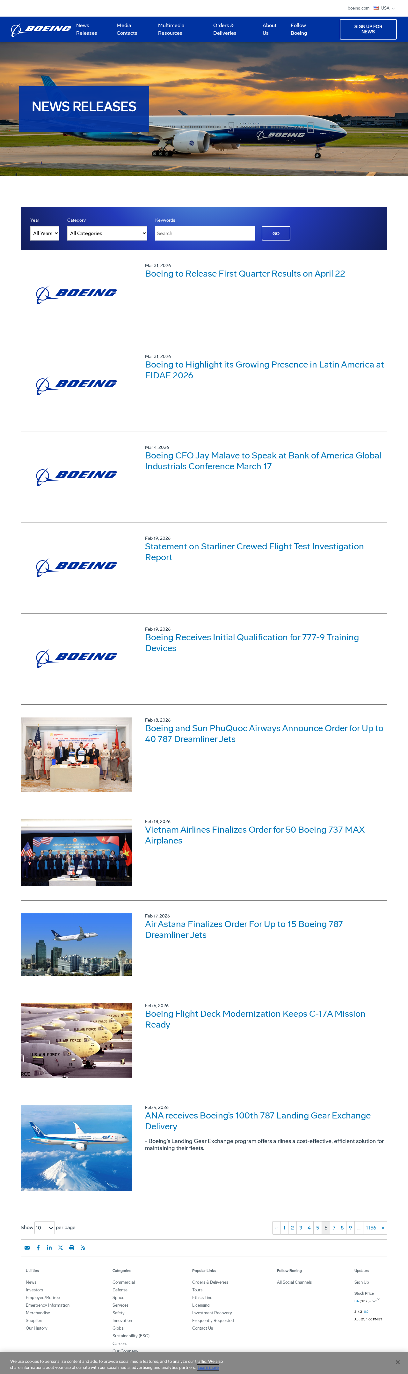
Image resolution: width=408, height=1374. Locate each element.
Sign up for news (368, 29)
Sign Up (361, 1282)
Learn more (208, 1367)
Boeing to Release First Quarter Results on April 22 (245, 273)
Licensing (201, 1305)
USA (385, 8)
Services (120, 1305)
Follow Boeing (299, 29)
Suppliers (34, 1320)
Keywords (165, 220)
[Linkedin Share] (49, 1247)
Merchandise (38, 1313)
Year (34, 220)
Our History (36, 1328)
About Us (267, 31)
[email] (27, 1247)
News (31, 1282)
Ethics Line (202, 1297)
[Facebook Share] (38, 1247)
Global (119, 1328)
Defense (120, 1290)
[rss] (83, 1247)
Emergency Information (47, 1305)
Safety (119, 1313)
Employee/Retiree (43, 1297)
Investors (34, 1290)
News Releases (86, 29)
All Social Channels (294, 1282)
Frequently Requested (213, 1320)
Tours (197, 1290)
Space (118, 1297)
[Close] (398, 1362)
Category (76, 220)
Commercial (124, 1282)
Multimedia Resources (168, 31)
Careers (120, 1343)
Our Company (125, 1351)
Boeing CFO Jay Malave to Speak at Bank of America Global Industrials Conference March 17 (263, 461)
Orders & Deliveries (222, 31)
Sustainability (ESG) (131, 1335)
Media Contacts (127, 29)
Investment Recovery (212, 1313)
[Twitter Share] (60, 1247)
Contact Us (202, 1328)
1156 (371, 1228)
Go (276, 233)
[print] (71, 1247)
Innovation (122, 1320)
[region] (204, 1363)
